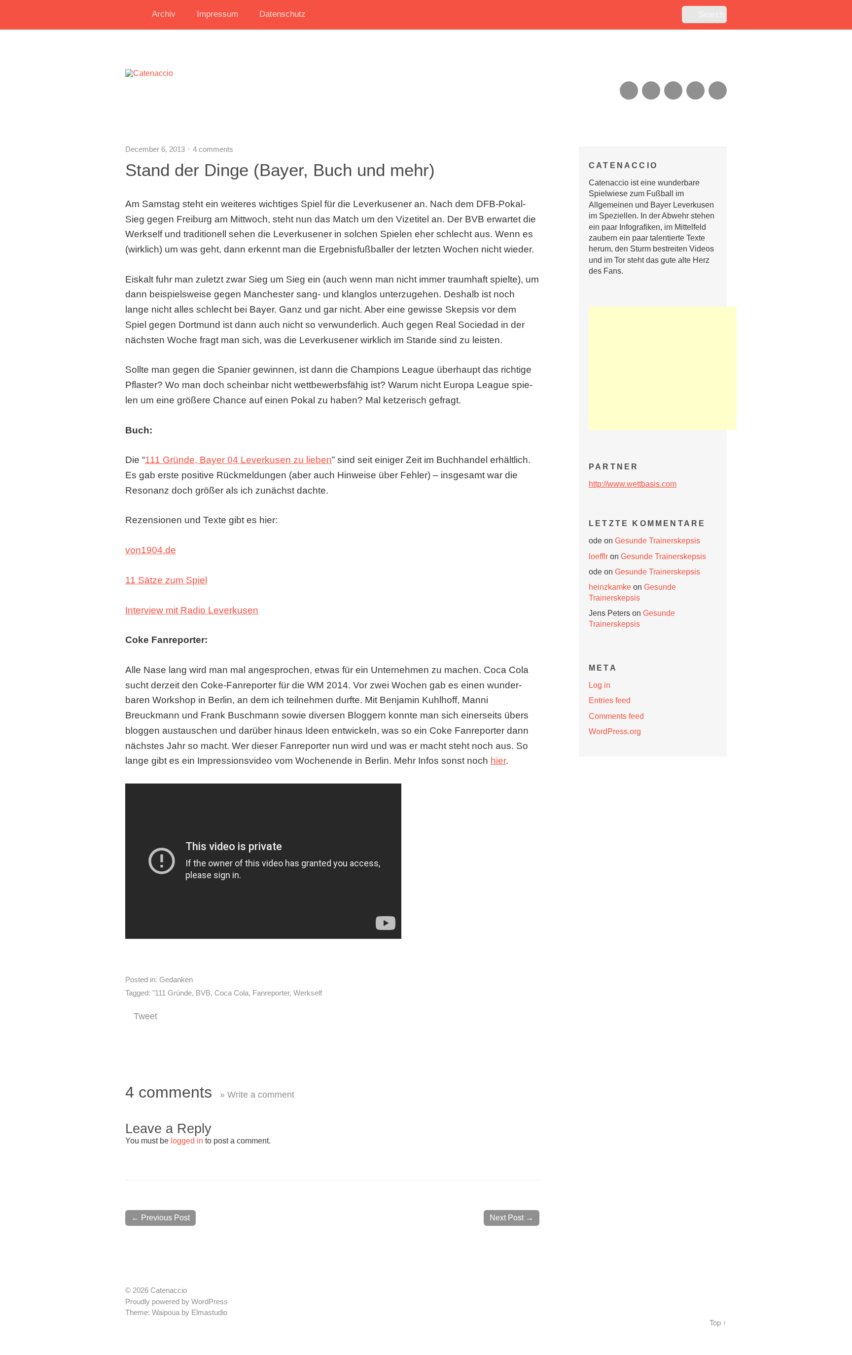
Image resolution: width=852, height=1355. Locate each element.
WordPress (209, 1302)
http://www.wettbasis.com (632, 484)
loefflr (598, 556)
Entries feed (610, 700)
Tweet (145, 1016)
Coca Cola (231, 993)
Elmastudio (209, 1313)
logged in (187, 1141)
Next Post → (511, 1217)
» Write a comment (257, 1095)
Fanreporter (270, 993)
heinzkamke (610, 587)
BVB (203, 993)
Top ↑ (718, 1323)
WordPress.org (615, 731)
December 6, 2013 (155, 149)
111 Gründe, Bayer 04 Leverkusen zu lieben (238, 460)
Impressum (217, 14)
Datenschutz (282, 14)
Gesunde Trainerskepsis (657, 540)
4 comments (213, 149)
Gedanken (176, 979)
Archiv (164, 14)
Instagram (673, 90)
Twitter (718, 90)
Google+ (695, 90)
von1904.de (150, 550)
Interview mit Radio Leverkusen (191, 610)
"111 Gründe (172, 993)
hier (498, 760)
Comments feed (616, 716)
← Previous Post (160, 1217)
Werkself (307, 993)
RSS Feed (629, 90)
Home (135, 15)
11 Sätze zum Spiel (166, 580)
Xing (651, 90)
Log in (599, 685)
